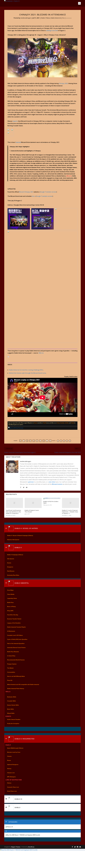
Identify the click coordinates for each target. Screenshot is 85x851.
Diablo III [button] (18, 799)
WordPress (31, 847)
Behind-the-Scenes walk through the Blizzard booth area (27, 373)
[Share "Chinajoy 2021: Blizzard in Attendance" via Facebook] (20, 440)
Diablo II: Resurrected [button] (24, 739)
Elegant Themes (15, 847)
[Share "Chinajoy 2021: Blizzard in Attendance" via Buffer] (40, 440)
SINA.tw (41, 353)
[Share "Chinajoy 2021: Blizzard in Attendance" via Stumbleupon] (43, 440)
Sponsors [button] (12, 822)
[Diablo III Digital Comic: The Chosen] (33, 503)
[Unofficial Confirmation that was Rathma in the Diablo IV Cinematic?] (14, 503)
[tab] (42, 528)
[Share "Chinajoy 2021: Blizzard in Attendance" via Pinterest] (33, 440)
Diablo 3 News (45, 18)
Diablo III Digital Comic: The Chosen (32, 511)
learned (18, 142)
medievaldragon (26, 18)
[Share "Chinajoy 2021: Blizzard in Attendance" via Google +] (27, 440)
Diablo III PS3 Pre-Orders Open (50, 502)
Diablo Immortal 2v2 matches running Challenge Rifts (26, 370)
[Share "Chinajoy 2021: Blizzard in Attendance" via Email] (47, 440)
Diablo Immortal (56, 18)
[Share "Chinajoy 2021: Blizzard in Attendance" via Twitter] (23, 440)
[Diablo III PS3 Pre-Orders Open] (51, 498)
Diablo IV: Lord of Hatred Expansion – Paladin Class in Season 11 (70, 512)
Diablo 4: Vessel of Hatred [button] (26, 528)
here (33, 196)
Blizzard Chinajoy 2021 (26, 192)
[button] (42, 831)
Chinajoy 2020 (63, 83)
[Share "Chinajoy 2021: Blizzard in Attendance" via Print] (50, 440)
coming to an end (52, 30)
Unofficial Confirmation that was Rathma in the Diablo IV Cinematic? (13, 512)
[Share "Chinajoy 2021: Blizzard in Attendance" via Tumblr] (30, 440)
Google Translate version (48, 192)
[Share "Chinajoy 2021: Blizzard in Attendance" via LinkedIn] (37, 440)
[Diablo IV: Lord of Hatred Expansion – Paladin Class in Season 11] (70, 503)
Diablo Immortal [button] (21, 583)
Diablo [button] (17, 807)
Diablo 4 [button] (18, 547)
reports (15, 121)
